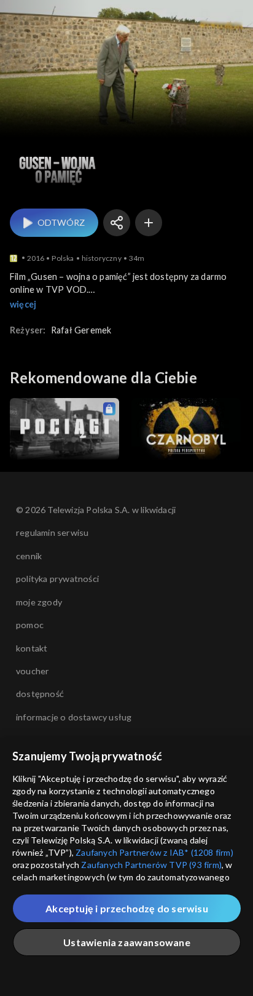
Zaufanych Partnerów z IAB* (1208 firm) (154, 852)
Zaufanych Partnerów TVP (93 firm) (151, 864)
